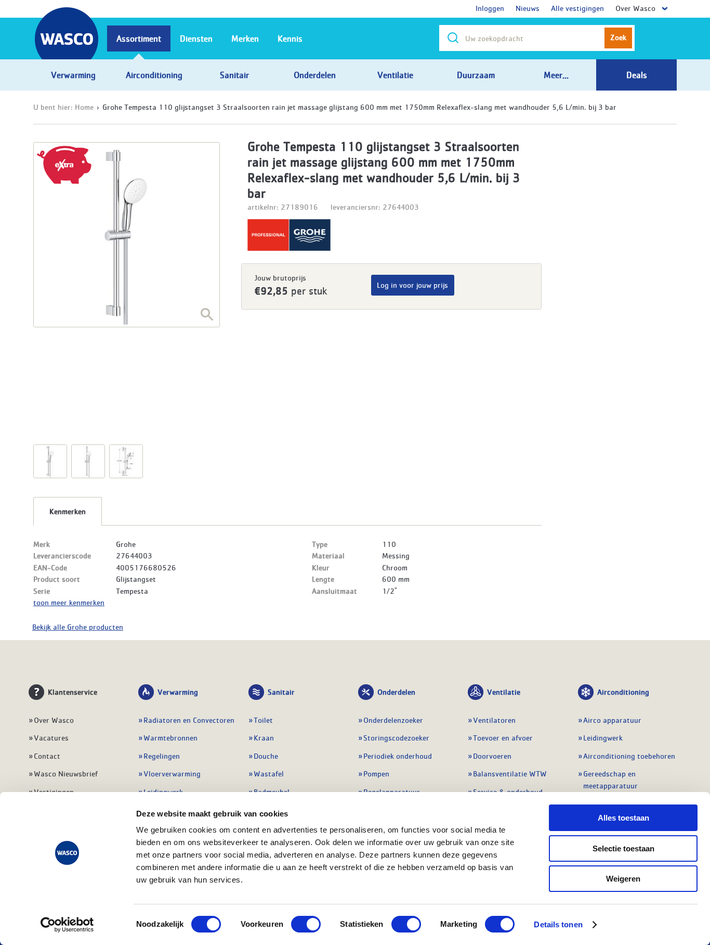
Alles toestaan (623, 817)
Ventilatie (503, 691)
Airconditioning (623, 691)
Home (84, 106)
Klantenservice (72, 691)
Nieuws (528, 7)
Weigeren (623, 878)
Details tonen (558, 924)
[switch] (306, 924)
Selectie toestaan (623, 848)
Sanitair (281, 691)
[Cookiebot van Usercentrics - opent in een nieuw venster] (67, 925)
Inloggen (490, 7)
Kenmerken (67, 511)
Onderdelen (396, 691)
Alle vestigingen (577, 7)
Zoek (618, 37)
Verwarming (177, 691)
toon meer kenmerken (68, 602)
